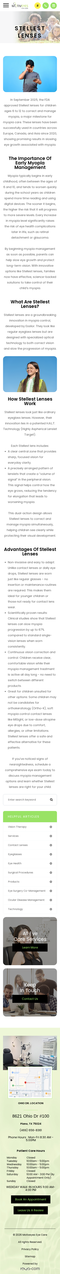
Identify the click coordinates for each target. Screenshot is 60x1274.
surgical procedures (20, 872)
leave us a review (31, 1210)
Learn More (30, 947)
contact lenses (18, 845)
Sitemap (30, 1256)
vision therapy (17, 827)
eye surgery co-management (27, 891)
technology (15, 909)
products (13, 882)
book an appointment (30, 1199)
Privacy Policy (30, 1249)
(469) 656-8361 (31, 1130)
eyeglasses (15, 854)
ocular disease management (26, 900)
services (13, 836)
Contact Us (30, 999)
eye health (14, 863)
